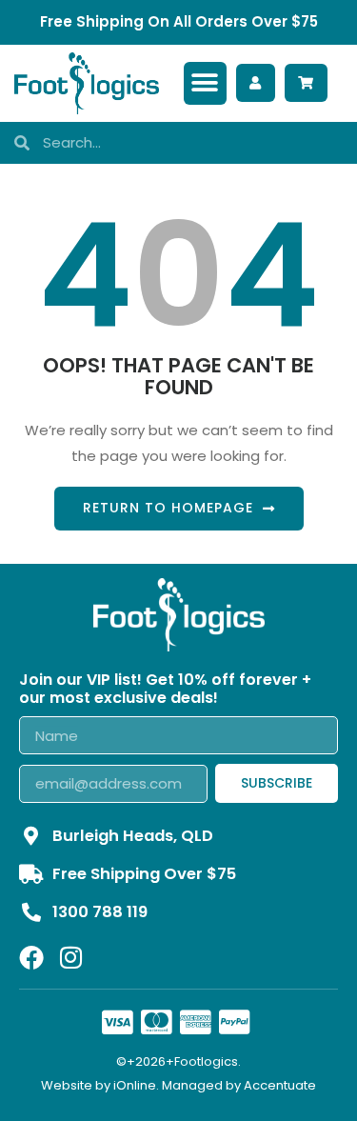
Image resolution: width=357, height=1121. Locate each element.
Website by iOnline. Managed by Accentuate (178, 1085)
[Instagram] (70, 957)
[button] (205, 83)
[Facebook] (31, 957)
